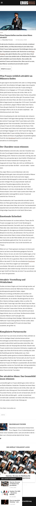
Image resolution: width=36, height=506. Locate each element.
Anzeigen (7, 69)
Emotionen (31, 261)
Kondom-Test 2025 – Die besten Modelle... (15, 492)
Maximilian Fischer (7, 40)
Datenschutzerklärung (23, 501)
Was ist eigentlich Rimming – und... (15, 501)
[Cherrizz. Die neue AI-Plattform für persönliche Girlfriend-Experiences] (18, 462)
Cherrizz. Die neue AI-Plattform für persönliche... (15, 483)
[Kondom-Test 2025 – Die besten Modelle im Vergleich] (4, 492)
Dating (3, 414)
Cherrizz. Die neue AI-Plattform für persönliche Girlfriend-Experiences (18, 477)
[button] (1, 468)
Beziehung (12, 138)
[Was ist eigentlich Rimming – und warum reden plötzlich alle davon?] (4, 502)
